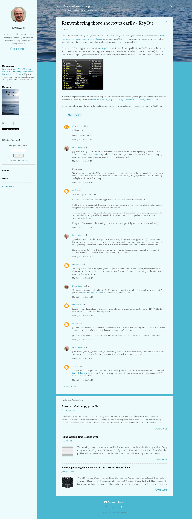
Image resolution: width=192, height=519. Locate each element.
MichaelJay (120, 507)
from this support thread (92, 292)
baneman (76, 366)
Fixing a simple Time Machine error (80, 437)
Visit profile (18, 49)
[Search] (171, 7)
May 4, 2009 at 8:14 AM (82, 358)
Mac (70, 115)
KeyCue (105, 48)
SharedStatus (93, 154)
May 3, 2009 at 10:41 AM (82, 256)
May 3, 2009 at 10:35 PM (82, 278)
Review (78, 115)
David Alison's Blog (76, 6)
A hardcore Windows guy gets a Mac (80, 406)
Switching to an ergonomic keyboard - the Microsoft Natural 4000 (96, 468)
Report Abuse (8, 186)
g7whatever (77, 126)
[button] (165, 22)
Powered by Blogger (116, 502)
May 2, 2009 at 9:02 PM (82, 161)
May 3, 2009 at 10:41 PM (82, 297)
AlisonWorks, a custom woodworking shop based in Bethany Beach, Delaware (17, 72)
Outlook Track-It (79, 373)
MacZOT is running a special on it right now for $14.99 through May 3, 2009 (124, 99)
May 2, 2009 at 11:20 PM (82, 182)
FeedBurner (24, 160)
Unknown (76, 264)
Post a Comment (71, 386)
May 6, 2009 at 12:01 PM (82, 380)
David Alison (77, 147)
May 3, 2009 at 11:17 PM (82, 315)
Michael (75, 190)
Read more (161, 428)
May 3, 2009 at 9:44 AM (82, 227)
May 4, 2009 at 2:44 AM (82, 339)
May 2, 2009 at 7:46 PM (82, 139)
